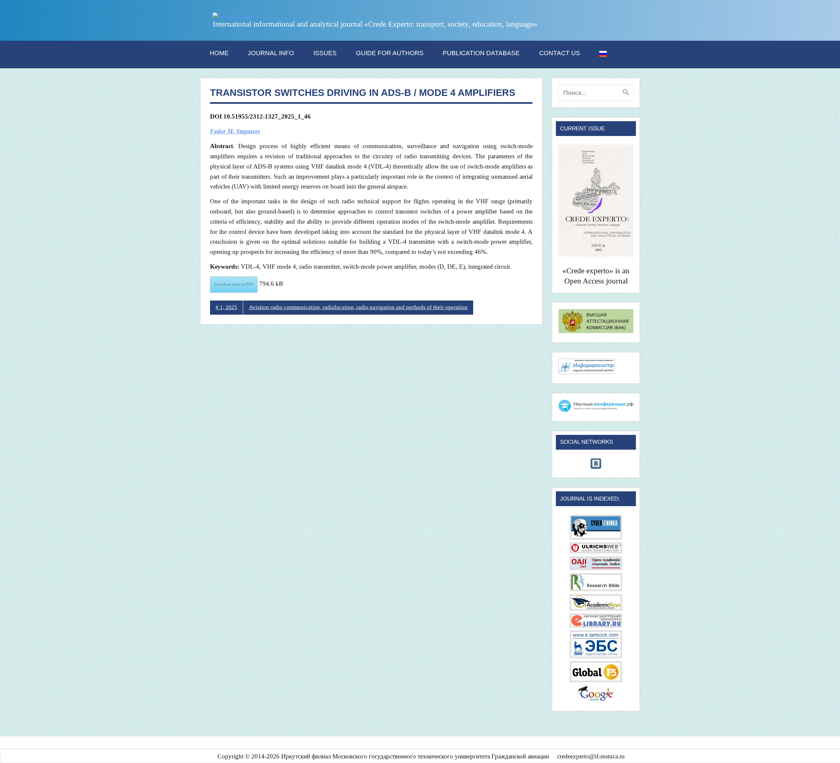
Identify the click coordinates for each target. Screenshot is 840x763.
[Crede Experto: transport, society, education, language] (233, 15)
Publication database (481, 53)
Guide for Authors (390, 53)
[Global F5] (596, 680)
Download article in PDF (233, 284)
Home (219, 53)
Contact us (559, 53)
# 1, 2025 (226, 307)
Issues (325, 53)
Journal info (271, 53)
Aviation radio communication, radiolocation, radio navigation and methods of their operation (358, 307)
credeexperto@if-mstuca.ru (591, 756)
